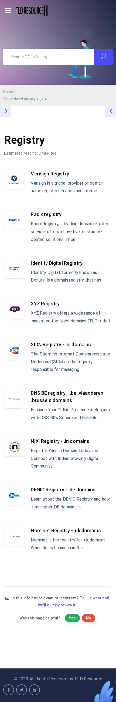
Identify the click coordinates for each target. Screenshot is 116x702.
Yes (72, 618)
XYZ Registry (45, 303)
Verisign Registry (50, 174)
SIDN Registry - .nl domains (61, 344)
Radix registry (46, 214)
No (88, 618)
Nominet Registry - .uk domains (66, 530)
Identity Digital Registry (57, 263)
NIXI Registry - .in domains (60, 441)
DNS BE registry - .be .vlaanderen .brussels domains (67, 396)
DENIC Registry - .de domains (63, 489)
